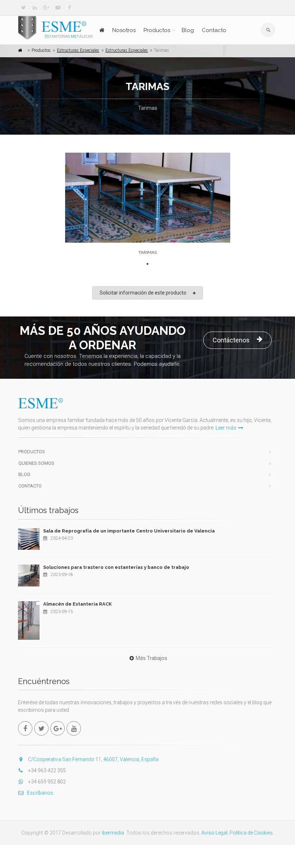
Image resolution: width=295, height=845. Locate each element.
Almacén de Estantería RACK (77, 604)
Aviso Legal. (214, 833)
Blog (188, 30)
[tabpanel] (147, 206)
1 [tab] (147, 264)
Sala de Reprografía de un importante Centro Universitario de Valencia (129, 531)
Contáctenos (231, 340)
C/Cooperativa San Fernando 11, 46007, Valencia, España (93, 759)
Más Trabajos (151, 658)
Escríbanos (40, 793)
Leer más (225, 428)
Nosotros (124, 30)
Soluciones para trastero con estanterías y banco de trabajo (116, 567)
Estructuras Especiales (78, 50)
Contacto (214, 30)
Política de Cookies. (252, 833)
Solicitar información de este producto (143, 293)
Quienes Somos (36, 463)
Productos (157, 30)
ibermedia (113, 833)
